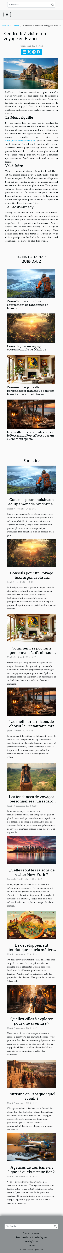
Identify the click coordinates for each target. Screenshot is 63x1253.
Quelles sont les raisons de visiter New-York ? (31, 872)
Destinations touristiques (31, 1237)
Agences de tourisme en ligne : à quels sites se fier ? (31, 1169)
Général (15, 26)
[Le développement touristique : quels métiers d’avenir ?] (31, 925)
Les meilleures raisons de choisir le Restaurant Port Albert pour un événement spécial (30, 435)
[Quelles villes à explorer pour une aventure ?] (31, 999)
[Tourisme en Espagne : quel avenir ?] (31, 1074)
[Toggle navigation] (7, 14)
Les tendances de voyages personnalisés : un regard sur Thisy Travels (31, 801)
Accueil (5, 26)
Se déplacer (31, 1241)
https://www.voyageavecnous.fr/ (20, 141)
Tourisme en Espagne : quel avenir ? (31, 1096)
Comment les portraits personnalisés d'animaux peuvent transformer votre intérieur (30, 391)
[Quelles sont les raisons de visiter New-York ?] (31, 850)
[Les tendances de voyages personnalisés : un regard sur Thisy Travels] (31, 777)
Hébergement (31, 1233)
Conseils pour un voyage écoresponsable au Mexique (26, 347)
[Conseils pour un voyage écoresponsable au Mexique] (31, 328)
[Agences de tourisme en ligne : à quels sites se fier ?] (31, 1147)
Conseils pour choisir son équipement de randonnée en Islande (27, 305)
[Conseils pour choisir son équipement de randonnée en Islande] (31, 283)
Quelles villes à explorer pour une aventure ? (31, 1021)
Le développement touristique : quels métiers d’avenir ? (31, 949)
